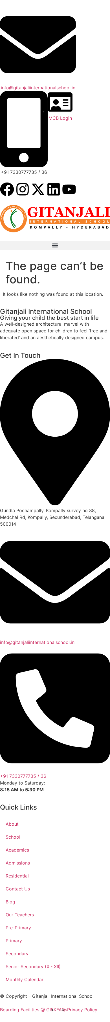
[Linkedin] (54, 189)
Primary (14, 940)
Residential (17, 876)
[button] (55, 245)
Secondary (17, 953)
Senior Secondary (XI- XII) (33, 966)
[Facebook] (7, 189)
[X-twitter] (38, 189)
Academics (17, 850)
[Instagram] (23, 189)
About (12, 824)
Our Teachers (20, 914)
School (13, 837)
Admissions (18, 863)
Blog (10, 902)
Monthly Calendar (24, 979)
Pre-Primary (18, 927)
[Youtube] (69, 189)
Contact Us (18, 889)
